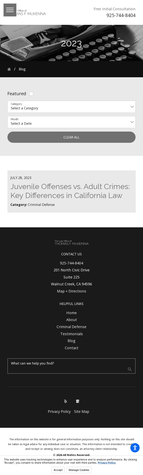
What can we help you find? (32, 363)
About (71, 319)
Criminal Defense (71, 326)
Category (16, 104)
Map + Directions (71, 291)
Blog (22, 69)
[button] (135, 447)
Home (71, 312)
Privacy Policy (59, 411)
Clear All (71, 137)
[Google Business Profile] (77, 401)
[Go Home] (10, 69)
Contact (71, 347)
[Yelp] (65, 401)
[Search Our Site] (130, 370)
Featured (16, 93)
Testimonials (71, 333)
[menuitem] (71, 312)
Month (14, 119)
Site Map (81, 411)
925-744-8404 (121, 15)
